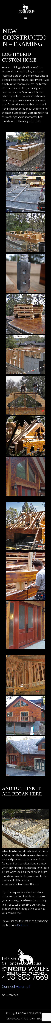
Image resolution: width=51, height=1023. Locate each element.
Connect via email (16, 986)
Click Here (22, 925)
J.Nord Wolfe (26, 8)
